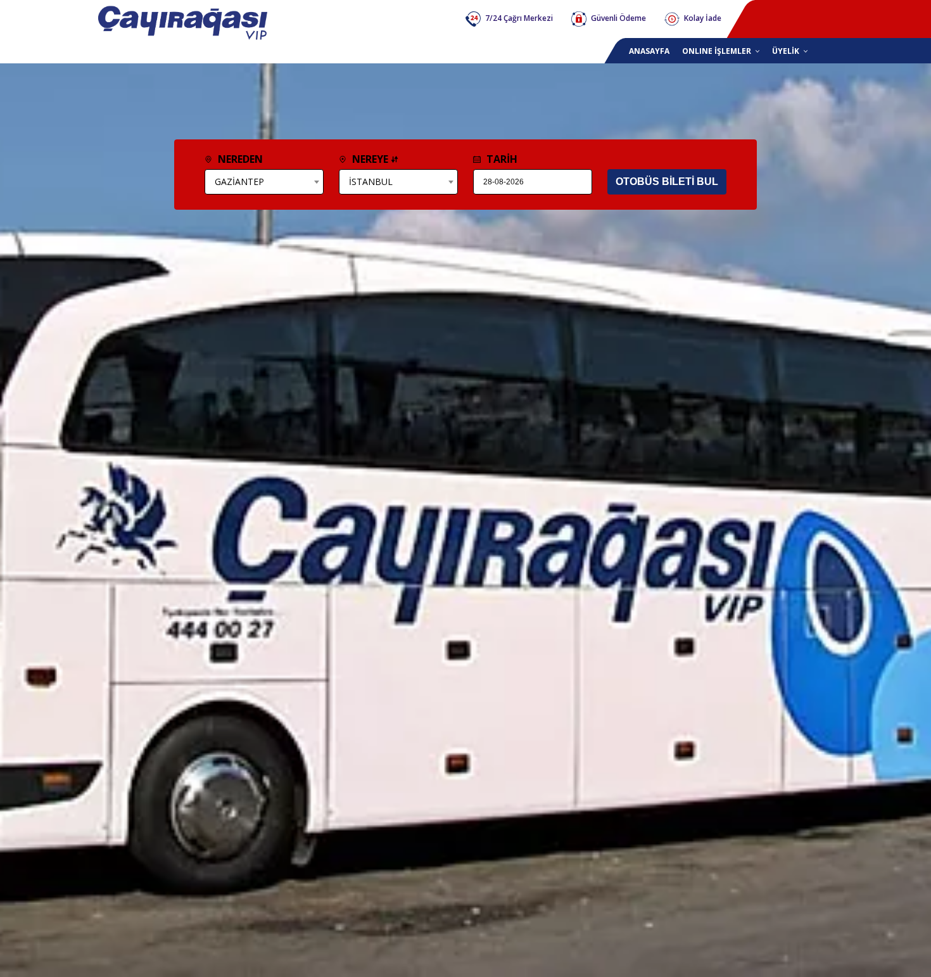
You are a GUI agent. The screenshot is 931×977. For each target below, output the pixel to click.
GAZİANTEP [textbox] (239, 182)
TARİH (500, 159)
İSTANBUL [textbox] (371, 182)
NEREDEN (239, 159)
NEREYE (370, 159)
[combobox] (264, 182)
